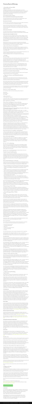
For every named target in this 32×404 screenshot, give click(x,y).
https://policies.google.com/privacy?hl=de (8, 382)
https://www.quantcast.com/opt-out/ (8, 362)
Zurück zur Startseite (8, 385)
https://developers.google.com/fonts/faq (8, 381)
